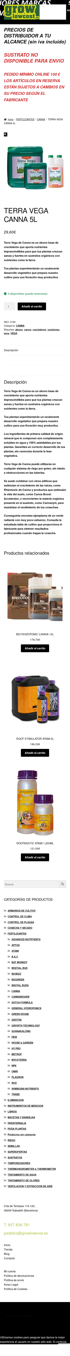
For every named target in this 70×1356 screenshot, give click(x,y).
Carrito (54, 1347)
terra (6, 333)
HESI (14, 1037)
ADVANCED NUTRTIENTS (26, 939)
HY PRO (16, 1048)
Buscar (35, 1350)
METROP (17, 1054)
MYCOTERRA (19, 1059)
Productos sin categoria (22, 1134)
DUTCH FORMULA (22, 1002)
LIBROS (12, 1111)
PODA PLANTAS (17, 1128)
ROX (14, 1083)
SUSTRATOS (15, 1157)
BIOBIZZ (16, 973)
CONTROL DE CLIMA (20, 916)
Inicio (10, 119)
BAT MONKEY (19, 962)
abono (19, 329)
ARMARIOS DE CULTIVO (22, 910)
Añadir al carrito (32, 306)
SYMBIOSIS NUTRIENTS (25, 1088)
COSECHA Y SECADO (20, 927)
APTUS (16, 945)
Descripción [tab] (11, 350)
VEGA (14, 333)
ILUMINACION (16, 1100)
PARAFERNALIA (17, 1123)
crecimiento (39, 329)
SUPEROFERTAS (17, 1151)
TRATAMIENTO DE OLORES (23, 1180)
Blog (7, 1254)
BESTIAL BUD (20, 968)
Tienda (8, 1249)
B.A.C (15, 956)
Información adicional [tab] (17, 360)
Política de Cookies (15, 1289)
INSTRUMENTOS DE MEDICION (25, 1105)
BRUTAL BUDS (20, 985)
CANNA (41, 119)
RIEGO (11, 1140)
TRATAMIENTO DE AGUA (22, 1174)
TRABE (16, 1094)
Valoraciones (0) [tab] (14, 370)
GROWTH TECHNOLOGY (26, 1025)
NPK (14, 1065)
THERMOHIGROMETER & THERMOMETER (32, 1169)
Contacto (9, 1258)
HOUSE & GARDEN (22, 1042)
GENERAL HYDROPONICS (26, 1008)
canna (27, 329)
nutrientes (53, 329)
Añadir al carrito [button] (35, 648)
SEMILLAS (14, 1146)
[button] (5, 134)
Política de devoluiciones (19, 1276)
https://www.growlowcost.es (22, 285)
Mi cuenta (10, 1271)
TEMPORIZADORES (19, 1163)
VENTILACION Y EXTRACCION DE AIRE (30, 1186)
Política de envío (14, 1280)
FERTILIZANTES (25, 119)
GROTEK (17, 1019)
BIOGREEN (18, 979)
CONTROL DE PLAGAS (21, 922)
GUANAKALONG (21, 1031)
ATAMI (15, 951)
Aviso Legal (11, 1284)
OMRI (15, 1071)
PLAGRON (17, 1077)
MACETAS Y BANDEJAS (21, 1117)
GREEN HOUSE (20, 1014)
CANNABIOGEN (20, 996)
